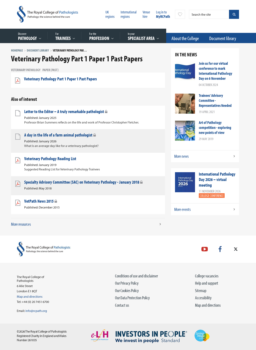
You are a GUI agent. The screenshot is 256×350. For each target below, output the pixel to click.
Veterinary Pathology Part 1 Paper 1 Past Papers (60, 79)
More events (182, 209)
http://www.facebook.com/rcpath (220, 249)
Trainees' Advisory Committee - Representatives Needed (215, 100)
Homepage (17, 50)
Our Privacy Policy (127, 283)
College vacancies (206, 276)
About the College (185, 38)
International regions (129, 14)
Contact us (122, 305)
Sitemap (200, 290)
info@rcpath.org (36, 311)
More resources (21, 224)
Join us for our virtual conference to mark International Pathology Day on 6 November (215, 71)
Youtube (204, 249)
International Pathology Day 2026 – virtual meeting (217, 179)
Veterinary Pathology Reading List (50, 158)
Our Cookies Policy (127, 290)
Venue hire (146, 14)
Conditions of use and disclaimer (136, 276)
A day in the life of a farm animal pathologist (58, 135)
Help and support (206, 283)
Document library (222, 38)
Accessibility (203, 297)
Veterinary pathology (25, 70)
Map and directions (208, 305)
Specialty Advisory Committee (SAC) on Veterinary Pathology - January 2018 (81, 182)
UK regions (110, 14)
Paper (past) (50, 70)
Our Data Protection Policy (132, 297)
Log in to (163, 14)
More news (181, 156)
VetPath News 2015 (39, 201)
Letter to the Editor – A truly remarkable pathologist (64, 111)
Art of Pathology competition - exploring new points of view (215, 127)
